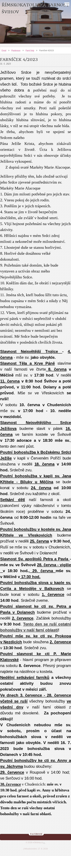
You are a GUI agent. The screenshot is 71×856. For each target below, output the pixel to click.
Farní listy (30, 50)
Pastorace (15, 50)
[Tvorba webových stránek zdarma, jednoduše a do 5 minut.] (44, 843)
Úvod (3, 50)
